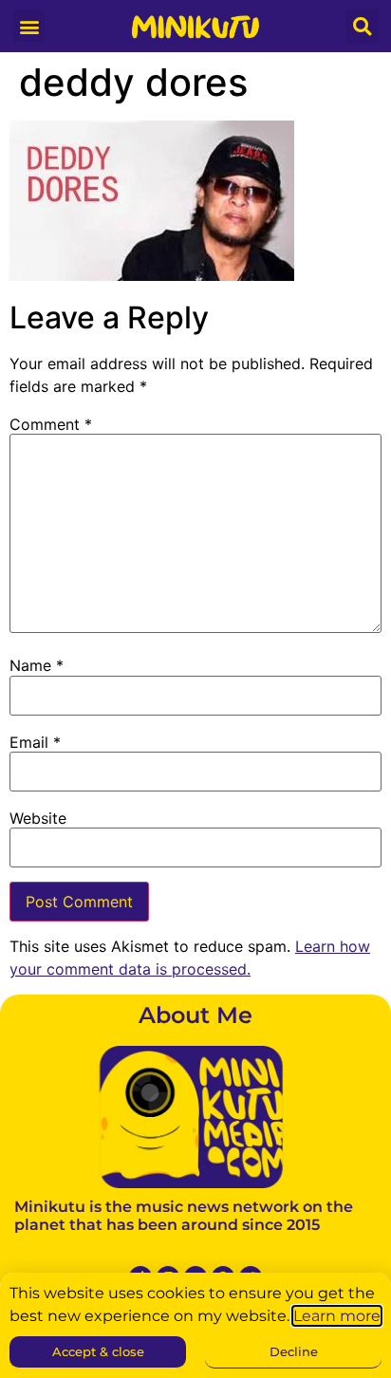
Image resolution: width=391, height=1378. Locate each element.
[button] (29, 26)
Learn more (337, 1316)
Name (36, 665)
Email (35, 742)
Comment (50, 424)
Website (37, 818)
